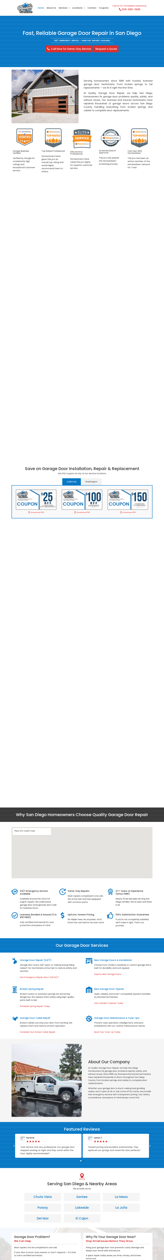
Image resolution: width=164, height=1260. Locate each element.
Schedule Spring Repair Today (35, 1006)
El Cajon (82, 1218)
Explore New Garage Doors (107, 974)
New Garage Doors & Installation (113, 960)
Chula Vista (43, 1197)
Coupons (104, 7)
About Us (51, 7)
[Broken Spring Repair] (15, 990)
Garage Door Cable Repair (35, 1018)
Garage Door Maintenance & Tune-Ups (116, 1018)
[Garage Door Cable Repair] (15, 1019)
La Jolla (121, 1207)
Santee (82, 1197)
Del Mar (43, 1218)
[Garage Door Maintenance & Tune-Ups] (89, 1019)
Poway (42, 1207)
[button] (14, 1146)
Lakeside (82, 1207)
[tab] (71, 481)
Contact (92, 7)
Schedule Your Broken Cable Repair (37, 1032)
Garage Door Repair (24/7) (35, 960)
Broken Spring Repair (32, 989)
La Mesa (121, 1197)
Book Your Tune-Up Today (107, 1032)
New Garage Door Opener (109, 989)
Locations (77, 7)
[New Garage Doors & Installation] (89, 961)
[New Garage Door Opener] (89, 990)
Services (63, 7)
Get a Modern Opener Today (108, 1003)
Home (41, 7)
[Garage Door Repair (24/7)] (15, 961)
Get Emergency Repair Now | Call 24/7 (39, 977)
